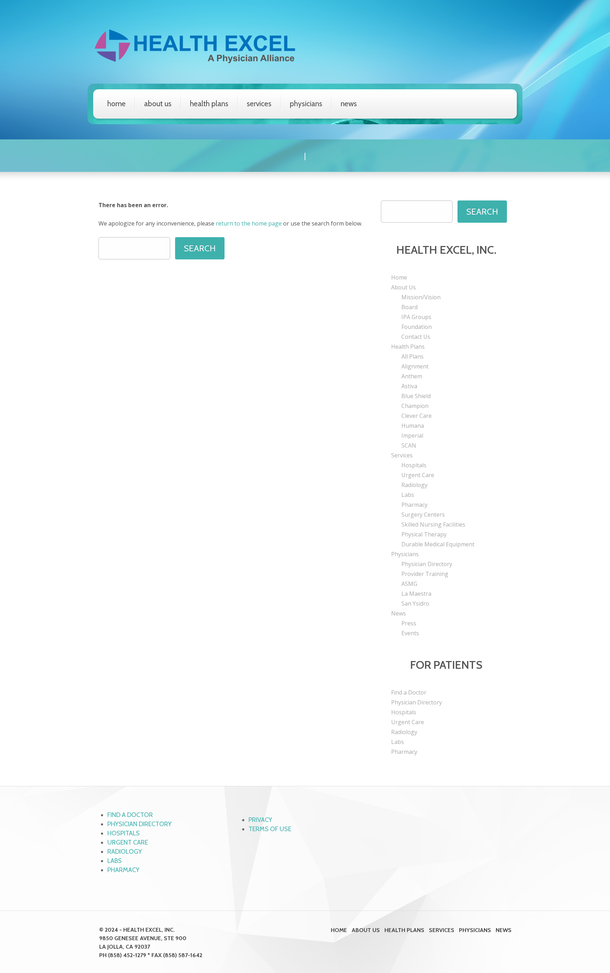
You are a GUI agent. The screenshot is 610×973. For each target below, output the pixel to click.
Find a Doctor (408, 692)
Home (116, 103)
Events (410, 633)
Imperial (412, 435)
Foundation (416, 327)
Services (259, 103)
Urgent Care (417, 475)
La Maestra (416, 593)
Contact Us (415, 337)
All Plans (412, 356)
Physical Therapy (424, 534)
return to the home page (249, 223)
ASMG (409, 584)
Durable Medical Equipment (437, 544)
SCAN (408, 445)
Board (409, 307)
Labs (407, 495)
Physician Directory (426, 564)
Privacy (260, 820)
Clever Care (416, 416)
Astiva (409, 386)
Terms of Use (270, 829)
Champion (415, 406)
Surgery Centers (423, 514)
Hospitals (413, 465)
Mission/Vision (421, 297)
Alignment (415, 366)
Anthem (411, 376)
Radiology (414, 485)
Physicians (306, 103)
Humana (412, 426)
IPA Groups (416, 317)
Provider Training (424, 574)
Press (408, 623)
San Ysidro (415, 603)
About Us (158, 103)
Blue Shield (416, 396)
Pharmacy (414, 505)
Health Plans (209, 103)
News (349, 103)
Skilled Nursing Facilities (433, 524)
